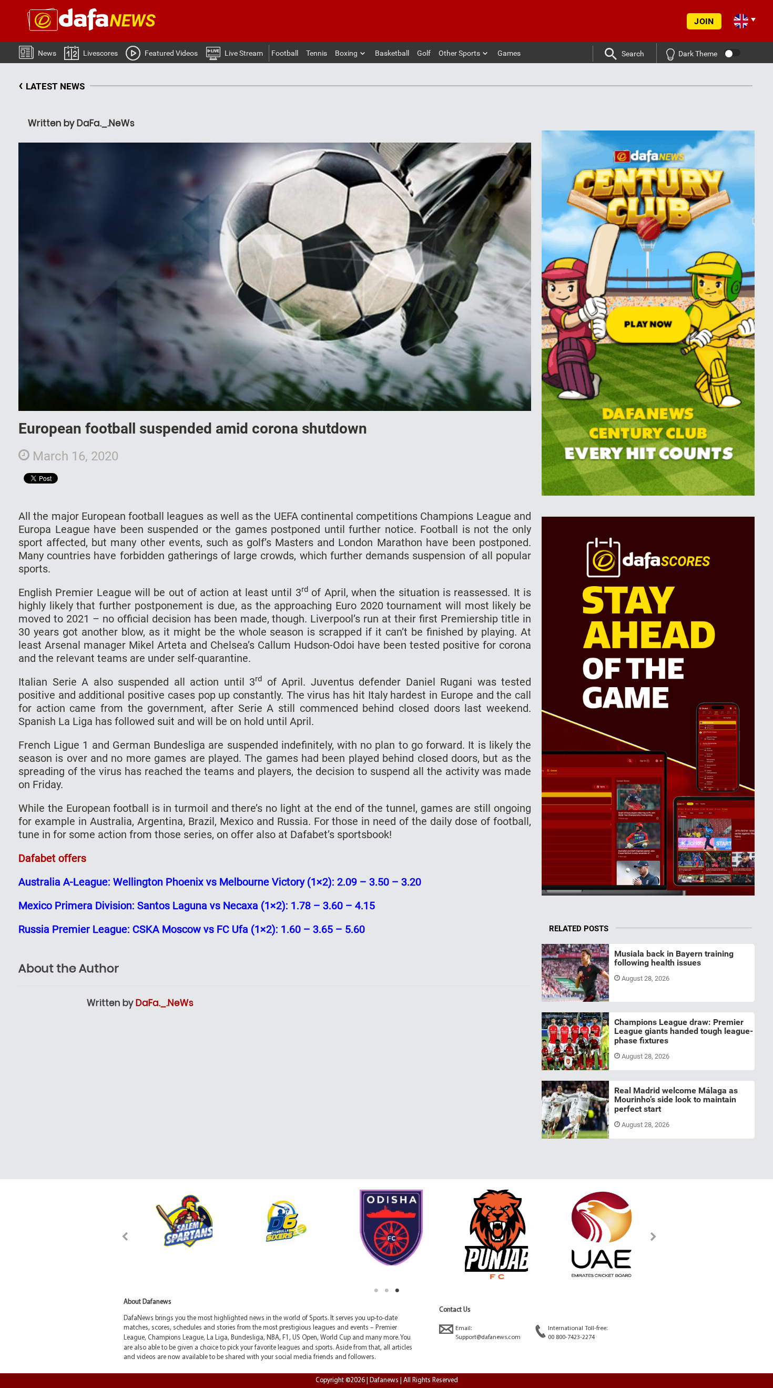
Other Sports (459, 53)
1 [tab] (376, 1290)
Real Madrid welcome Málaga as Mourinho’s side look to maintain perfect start (676, 1099)
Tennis (316, 53)
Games (509, 53)
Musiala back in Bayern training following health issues (674, 958)
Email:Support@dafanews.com (488, 1333)
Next (654, 1236)
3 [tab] (397, 1290)
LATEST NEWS (51, 85)
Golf (424, 53)
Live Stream (244, 53)
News (47, 53)
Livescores (100, 53)
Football (284, 53)
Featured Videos (171, 53)
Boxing (346, 53)
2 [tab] (386, 1290)
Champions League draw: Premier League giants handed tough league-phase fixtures (683, 1031)
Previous (119, 1236)
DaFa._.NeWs (165, 1003)
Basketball (392, 53)
